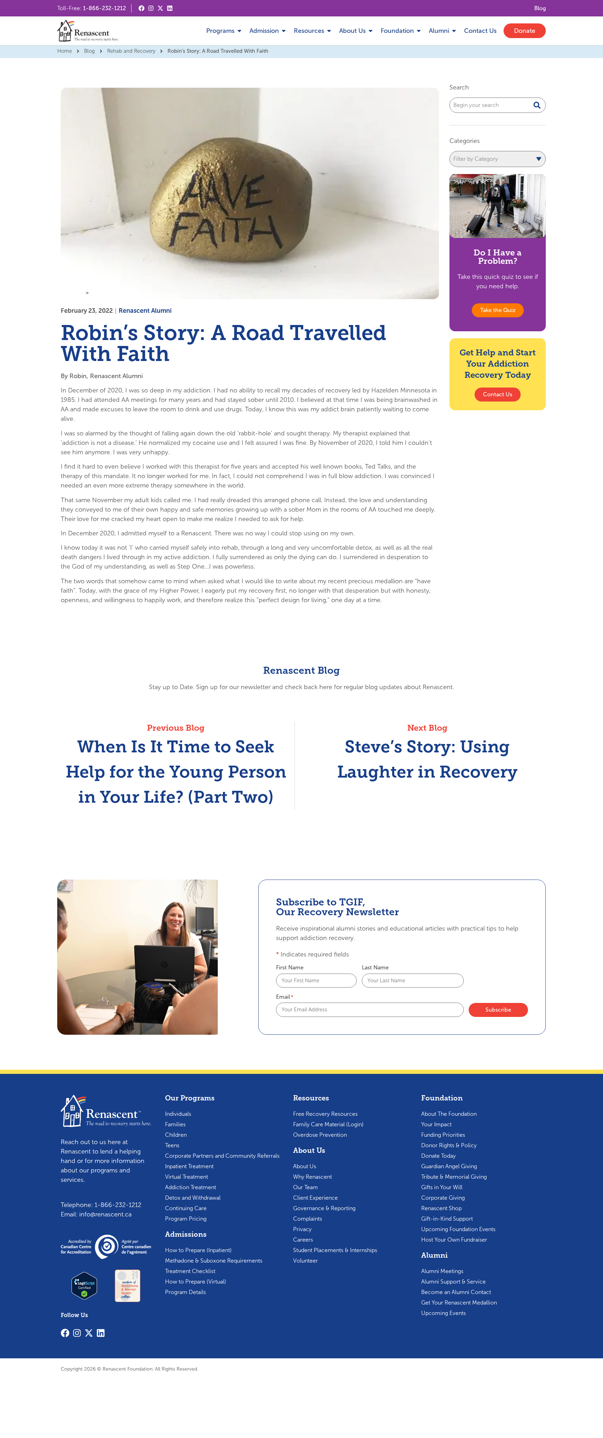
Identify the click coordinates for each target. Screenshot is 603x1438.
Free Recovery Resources (325, 1114)
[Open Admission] (284, 31)
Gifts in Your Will (441, 1187)
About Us (304, 1166)
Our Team (305, 1187)
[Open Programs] (239, 31)
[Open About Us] (370, 31)
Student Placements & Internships (335, 1250)
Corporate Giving (443, 1198)
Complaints (307, 1219)
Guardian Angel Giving (449, 1166)
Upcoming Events (443, 1313)
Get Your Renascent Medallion (459, 1303)
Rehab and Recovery (131, 51)
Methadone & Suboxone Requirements (213, 1261)
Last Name (375, 967)
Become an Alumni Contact (456, 1292)
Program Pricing (186, 1219)
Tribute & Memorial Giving (454, 1177)
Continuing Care (186, 1208)
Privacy (302, 1229)
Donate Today (438, 1156)
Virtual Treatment (186, 1177)
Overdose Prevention (320, 1135)
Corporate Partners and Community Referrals (222, 1156)
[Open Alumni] (454, 31)
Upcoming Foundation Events (458, 1229)
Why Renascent (312, 1177)
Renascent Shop (441, 1208)
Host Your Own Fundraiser (454, 1240)
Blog (89, 51)
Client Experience (315, 1198)
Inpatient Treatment (189, 1166)
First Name (290, 967)
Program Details (185, 1292)
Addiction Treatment (190, 1187)
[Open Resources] (329, 31)
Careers (303, 1240)
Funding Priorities (443, 1135)
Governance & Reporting (324, 1208)
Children (176, 1135)
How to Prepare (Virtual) (195, 1282)
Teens (172, 1145)
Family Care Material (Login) (328, 1124)
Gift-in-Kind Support (447, 1219)
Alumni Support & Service (453, 1282)
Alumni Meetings (442, 1271)
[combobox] (497, 105)
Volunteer (305, 1261)
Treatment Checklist (190, 1271)
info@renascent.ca (105, 1214)
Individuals (178, 1114)
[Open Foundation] (419, 31)
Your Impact (436, 1124)
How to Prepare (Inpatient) (198, 1250)
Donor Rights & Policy (449, 1145)
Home (64, 51)
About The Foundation (449, 1114)
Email (284, 997)
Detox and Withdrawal (193, 1198)
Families (175, 1124)
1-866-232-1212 (104, 8)
